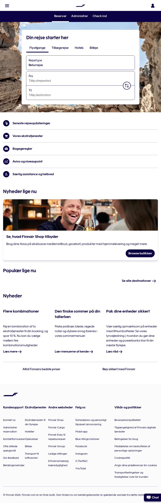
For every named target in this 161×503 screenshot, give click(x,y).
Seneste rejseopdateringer (31, 123)
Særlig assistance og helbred (33, 174)
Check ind (100, 16)
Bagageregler (22, 148)
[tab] (37, 48)
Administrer (79, 16)
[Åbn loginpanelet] (153, 6)
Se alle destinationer (137, 281)
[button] (7, 6)
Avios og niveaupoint (27, 161)
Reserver (60, 16)
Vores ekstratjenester (28, 136)
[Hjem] (80, 6)
